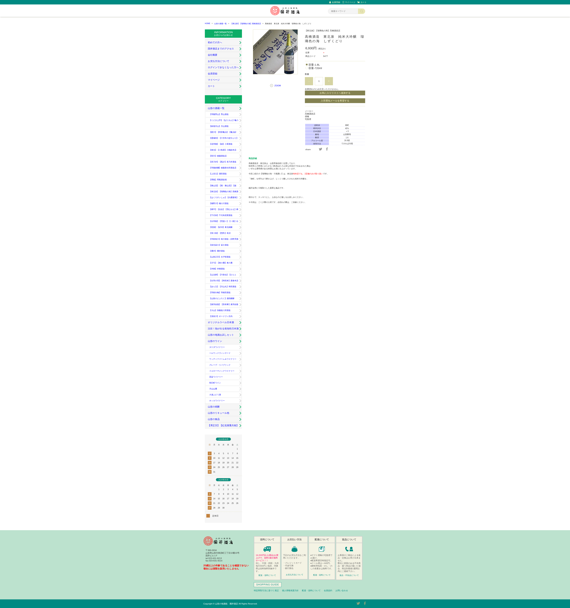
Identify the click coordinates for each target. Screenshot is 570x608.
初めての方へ (215, 42)
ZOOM (277, 85)
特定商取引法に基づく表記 (266, 590)
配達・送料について (267, 575)
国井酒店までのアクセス (221, 48)
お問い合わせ (341, 590)
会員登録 (336, 2)
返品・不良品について (349, 575)
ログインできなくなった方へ (223, 67)
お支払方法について (218, 61)
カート (363, 2)
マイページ (350, 2)
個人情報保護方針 (290, 590)
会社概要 (212, 55)
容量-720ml (315, 68)
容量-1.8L (314, 64)
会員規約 (328, 590)
